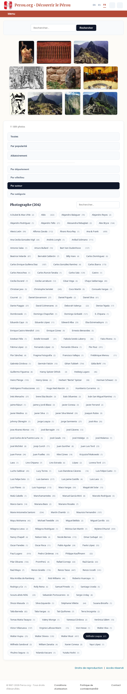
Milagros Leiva (19, 528)
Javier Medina (18, 413)
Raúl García (90, 561)
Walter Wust (70, 636)
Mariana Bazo (42, 504)
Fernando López (44, 347)
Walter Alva (104, 627)
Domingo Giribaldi (76, 313)
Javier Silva (41, 413)
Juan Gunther (65, 446)
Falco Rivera (108, 338)
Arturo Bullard (43, 247)
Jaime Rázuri (18, 404)
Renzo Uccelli (92, 569)
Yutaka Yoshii (71, 652)
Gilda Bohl (98, 363)
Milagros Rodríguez (46, 528)
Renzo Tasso (66, 569)
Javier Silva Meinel (67, 413)
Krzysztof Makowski (91, 454)
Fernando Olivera (71, 347)
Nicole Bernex (66, 537)
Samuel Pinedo (64, 586)
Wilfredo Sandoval (21, 644)
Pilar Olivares (19, 561)
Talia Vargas (42, 611)
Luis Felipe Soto (19, 479)
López (77, 462)
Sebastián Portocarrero (56, 594)
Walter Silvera (44, 636)
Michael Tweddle (48, 520)
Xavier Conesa (73, 644)
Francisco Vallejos (73, 355)
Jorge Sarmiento (71, 421)
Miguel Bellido (74, 520)
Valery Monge (50, 619)
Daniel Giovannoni (40, 297)
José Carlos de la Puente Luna (26, 437)
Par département (20, 169)
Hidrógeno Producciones (24, 388)
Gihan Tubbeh (74, 363)
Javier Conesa (70, 404)
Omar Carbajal (93, 537)
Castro (97, 272)
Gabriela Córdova (20, 363)
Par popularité (19, 146)
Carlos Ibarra (97, 264)
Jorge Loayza (46, 421)
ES (99, 5)
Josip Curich (42, 446)
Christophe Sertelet (48, 289)
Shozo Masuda (19, 603)
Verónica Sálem (104, 619)
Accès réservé (115, 668)
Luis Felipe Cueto (106, 470)
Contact (116, 685)
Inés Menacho (19, 396)
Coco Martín (77, 289)
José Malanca (104, 437)
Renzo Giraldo (41, 569)
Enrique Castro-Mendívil (24, 330)
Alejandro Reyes (101, 214)
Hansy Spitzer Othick (53, 371)
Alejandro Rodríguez (22, 222)
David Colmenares (46, 305)
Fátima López (18, 347)
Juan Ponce (18, 454)
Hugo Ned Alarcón (57, 388)
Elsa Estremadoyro (96, 322)
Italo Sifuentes (72, 396)
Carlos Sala (77, 272)
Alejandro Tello (50, 222)
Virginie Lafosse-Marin (54, 627)
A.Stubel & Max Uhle (22, 214)
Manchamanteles (44, 495)
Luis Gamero (45, 479)
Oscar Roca (42, 545)
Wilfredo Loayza (96, 636)
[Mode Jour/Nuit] (120, 5)
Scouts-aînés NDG (22, 594)
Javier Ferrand (94, 404)
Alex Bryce (106, 222)
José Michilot (18, 446)
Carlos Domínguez (97, 256)
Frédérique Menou (104, 355)
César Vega (70, 280)
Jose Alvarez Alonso (22, 429)
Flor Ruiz (96, 347)
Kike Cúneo (64, 454)
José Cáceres (74, 429)
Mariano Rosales (68, 504)
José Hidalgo (80, 437)
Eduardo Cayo (19, 322)
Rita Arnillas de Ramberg (25, 578)
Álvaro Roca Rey (69, 231)
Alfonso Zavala (43, 231)
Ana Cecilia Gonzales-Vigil (24, 239)
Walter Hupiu (19, 636)
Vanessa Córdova (77, 619)
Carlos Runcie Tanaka (49, 272)
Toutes (14, 136)
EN (94, 5)
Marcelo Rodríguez (103, 495)
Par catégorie (18, 194)
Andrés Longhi (55, 239)
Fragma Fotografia (44, 355)
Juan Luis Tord (90, 446)
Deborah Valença (76, 305)
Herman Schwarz (107, 380)
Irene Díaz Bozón (46, 396)
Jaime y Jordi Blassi (44, 404)
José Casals (57, 437)
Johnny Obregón (20, 421)
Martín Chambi (60, 512)
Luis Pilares (17, 487)
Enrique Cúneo (56, 330)
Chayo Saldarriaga (96, 280)
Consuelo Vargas (102, 289)
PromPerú (42, 561)
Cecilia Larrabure (45, 280)
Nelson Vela (42, 537)
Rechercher (86, 27)
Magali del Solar (93, 487)
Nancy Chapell (19, 537)
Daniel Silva (91, 297)
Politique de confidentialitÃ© (89, 687)
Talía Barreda (18, 611)
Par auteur (16, 185)
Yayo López (96, 644)
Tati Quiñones (65, 611)
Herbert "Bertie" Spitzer (74, 380)
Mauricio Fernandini (89, 512)
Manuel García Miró (74, 495)
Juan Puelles (41, 454)
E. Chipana (102, 313)
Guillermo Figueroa (21, 371)
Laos (14, 462)
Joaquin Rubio (93, 413)
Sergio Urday (84, 594)
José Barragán (50, 429)
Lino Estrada (57, 462)
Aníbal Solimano (82, 239)
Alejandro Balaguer (73, 214)
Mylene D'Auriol (104, 528)
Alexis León (18, 231)
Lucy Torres (43, 470)
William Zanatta (48, 644)
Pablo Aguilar (66, 545)
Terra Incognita (90, 611)
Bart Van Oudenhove (74, 247)
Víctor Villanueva (21, 627)
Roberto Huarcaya (83, 578)
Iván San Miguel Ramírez (102, 396)
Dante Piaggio (19, 305)
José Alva (95, 421)
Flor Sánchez (18, 355)
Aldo (47, 214)
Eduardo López (44, 322)
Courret (15, 297)
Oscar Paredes (19, 545)
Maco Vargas (67, 487)
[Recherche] (112, 5)
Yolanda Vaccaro (45, 652)
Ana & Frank (96, 231)
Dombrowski (18, 313)
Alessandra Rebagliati (79, 222)
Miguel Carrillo (99, 520)
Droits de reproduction (89, 668)
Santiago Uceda (90, 586)
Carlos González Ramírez (67, 264)
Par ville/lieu (17, 177)
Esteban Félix (18, 338)
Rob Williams (56, 578)
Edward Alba (70, 322)
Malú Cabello (18, 495)
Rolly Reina (41, 586)
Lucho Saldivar (19, 470)
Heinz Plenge (19, 380)
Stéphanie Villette (73, 603)
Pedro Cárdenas (48, 553)
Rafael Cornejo (66, 561)
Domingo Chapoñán (45, 313)
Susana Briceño (102, 603)
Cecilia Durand (19, 280)
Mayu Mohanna (20, 520)
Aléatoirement (19, 155)
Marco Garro (18, 504)
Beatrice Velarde (20, 256)
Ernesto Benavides (83, 330)
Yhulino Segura (19, 652)
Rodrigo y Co (18, 586)
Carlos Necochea (20, 272)
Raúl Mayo (17, 569)
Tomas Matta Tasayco (22, 619)
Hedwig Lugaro (85, 371)
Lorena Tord (97, 462)
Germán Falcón (47, 363)
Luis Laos (96, 479)
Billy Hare (72, 256)
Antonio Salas (18, 247)
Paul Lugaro (20, 553)
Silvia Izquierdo (45, 603)
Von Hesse (83, 627)
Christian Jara (18, 289)
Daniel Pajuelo (67, 297)
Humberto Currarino (87, 388)
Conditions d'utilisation (60, 687)
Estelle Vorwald (45, 338)
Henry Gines (43, 380)
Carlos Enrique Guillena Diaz (28, 264)
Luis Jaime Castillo (72, 479)
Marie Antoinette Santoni (27, 512)
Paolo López (91, 545)
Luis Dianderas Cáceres (73, 470)
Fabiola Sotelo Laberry (78, 338)
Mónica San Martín (76, 528)
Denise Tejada (105, 305)
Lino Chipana (34, 462)
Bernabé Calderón (48, 256)
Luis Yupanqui (41, 487)
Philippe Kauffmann (79, 553)
